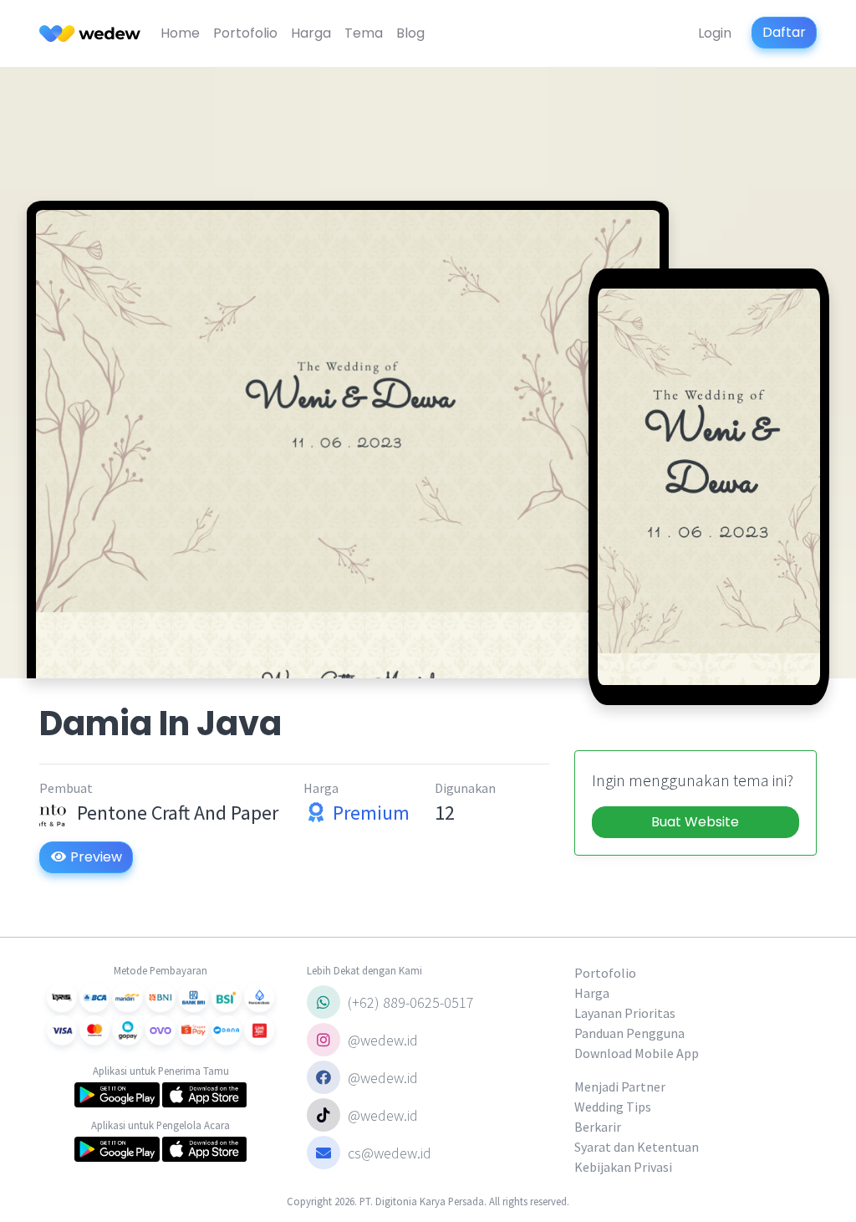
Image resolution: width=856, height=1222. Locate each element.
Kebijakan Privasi (623, 1166)
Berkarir (597, 1126)
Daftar (784, 32)
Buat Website (695, 821)
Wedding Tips (612, 1106)
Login (714, 33)
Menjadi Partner (619, 1086)
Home (180, 33)
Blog (410, 33)
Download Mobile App (636, 1053)
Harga (311, 33)
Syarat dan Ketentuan (636, 1146)
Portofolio (245, 33)
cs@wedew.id (389, 1153)
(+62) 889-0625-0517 (409, 1002)
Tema (363, 33)
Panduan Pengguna (629, 1033)
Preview (94, 857)
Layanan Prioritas (624, 1013)
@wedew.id (381, 1040)
